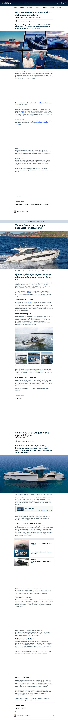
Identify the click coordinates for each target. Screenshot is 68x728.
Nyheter (40, 3)
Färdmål (23, 3)
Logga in (58, 3)
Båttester (37, 7)
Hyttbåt (26, 204)
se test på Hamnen (25, 112)
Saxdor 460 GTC (40, 498)
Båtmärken (45, 7)
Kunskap (29, 3)
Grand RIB (27, 293)
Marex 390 (30, 302)
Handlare (59, 7)
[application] (34, 50)
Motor (46, 204)
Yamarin (38, 291)
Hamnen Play (19, 204)
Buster (34, 291)
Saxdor (23, 708)
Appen (34, 3)
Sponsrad (18, 398)
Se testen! (25, 155)
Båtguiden (22, 7)
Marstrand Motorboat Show (36, 204)
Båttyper (52, 7)
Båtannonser (29, 7)
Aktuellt (15, 7)
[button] (34, 50)
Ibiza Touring (36, 370)
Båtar (18, 3)
